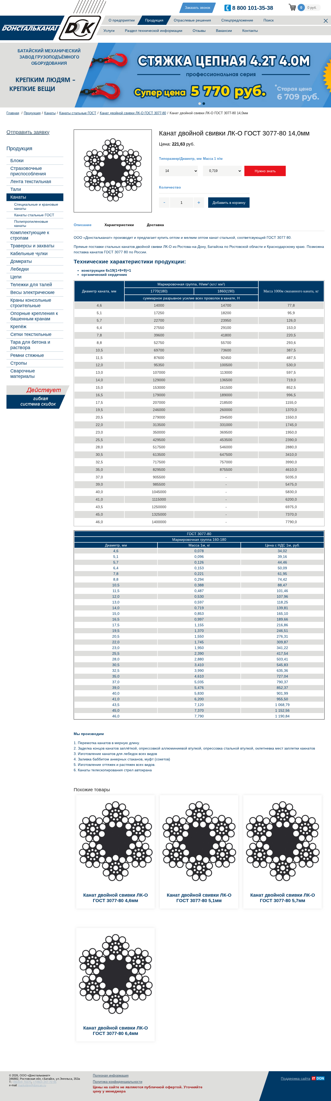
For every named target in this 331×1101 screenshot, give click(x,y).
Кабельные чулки (29, 253)
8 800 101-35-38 (252, 8)
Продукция (154, 20)
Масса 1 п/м (213, 159)
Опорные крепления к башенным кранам (34, 316)
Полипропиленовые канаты (31, 223)
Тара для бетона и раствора (30, 345)
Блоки (17, 160)
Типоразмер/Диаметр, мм (180, 159)
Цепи (15, 276)
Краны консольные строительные (30, 303)
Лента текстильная (30, 181)
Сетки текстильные (30, 334)
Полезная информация (111, 1075)
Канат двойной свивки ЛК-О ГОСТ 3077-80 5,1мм (199, 898)
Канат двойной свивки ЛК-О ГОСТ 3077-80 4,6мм (115, 898)
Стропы (18, 363)
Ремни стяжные (27, 355)
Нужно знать (265, 171)
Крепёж (18, 326)
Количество (170, 187)
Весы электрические (32, 292)
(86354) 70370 (22, 1081)
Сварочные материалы (22, 373)
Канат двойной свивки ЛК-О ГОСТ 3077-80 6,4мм (115, 1030)
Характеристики (119, 225)
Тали (15, 189)
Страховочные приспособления (28, 171)
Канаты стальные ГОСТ (34, 215)
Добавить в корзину (229, 202)
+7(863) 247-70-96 (44, 1081)
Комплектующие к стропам (29, 235)
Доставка (155, 225)
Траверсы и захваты (32, 245)
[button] (200, 103)
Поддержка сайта (295, 1078)
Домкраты (21, 261)
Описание (83, 225)
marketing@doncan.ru (32, 1085)
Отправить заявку (27, 132)
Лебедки (19, 269)
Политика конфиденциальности (117, 1082)
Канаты (18, 197)
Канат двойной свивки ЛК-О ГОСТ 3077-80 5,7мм (282, 898)
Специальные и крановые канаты (36, 206)
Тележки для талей (31, 284)
